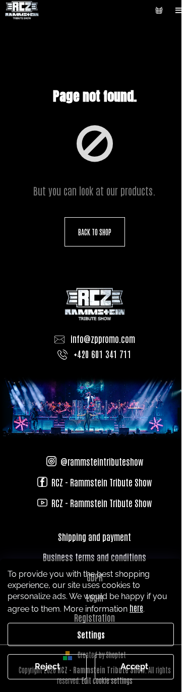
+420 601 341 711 (103, 354)
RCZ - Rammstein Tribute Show (101, 482)
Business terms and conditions (94, 557)
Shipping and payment (94, 536)
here (136, 608)
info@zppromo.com (103, 338)
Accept (134, 666)
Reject (47, 666)
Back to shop (94, 231)
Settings (91, 634)
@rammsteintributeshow (101, 461)
